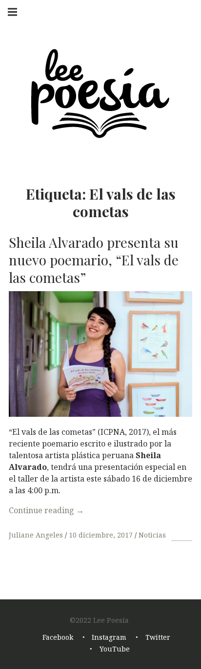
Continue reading (46, 510)
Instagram (109, 637)
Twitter (157, 637)
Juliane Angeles (37, 534)
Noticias (152, 534)
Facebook (57, 637)
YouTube (115, 648)
